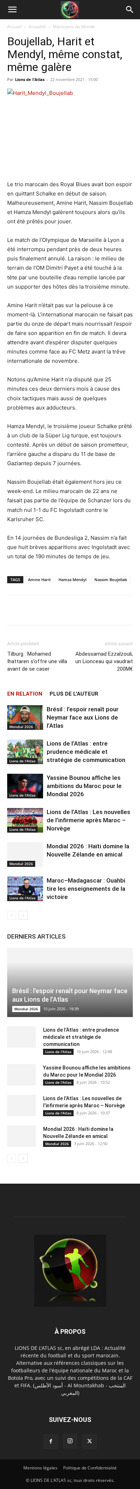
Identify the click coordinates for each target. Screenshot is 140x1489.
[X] (89, 1441)
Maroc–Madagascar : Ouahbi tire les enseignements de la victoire (86, 888)
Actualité (37, 27)
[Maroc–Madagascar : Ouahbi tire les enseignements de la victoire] (25, 888)
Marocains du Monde (74, 27)
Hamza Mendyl (73, 579)
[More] (91, 610)
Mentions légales (40, 1468)
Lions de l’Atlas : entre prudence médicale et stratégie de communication (86, 751)
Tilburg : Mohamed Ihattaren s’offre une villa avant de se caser (37, 661)
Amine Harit (39, 579)
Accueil (14, 27)
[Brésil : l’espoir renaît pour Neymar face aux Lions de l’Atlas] (25, 717)
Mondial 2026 (21, 726)
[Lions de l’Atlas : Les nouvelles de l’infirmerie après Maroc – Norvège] (25, 820)
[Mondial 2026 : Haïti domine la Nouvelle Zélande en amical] (25, 854)
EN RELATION (24, 694)
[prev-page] (11, 915)
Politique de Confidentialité (90, 1468)
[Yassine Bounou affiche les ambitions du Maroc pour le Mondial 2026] (25, 786)
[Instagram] (70, 1441)
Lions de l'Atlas (30, 79)
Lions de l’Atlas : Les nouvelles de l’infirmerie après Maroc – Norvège (88, 820)
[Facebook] (50, 1441)
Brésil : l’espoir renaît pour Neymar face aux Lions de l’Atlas (82, 717)
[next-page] (23, 915)
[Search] (130, 9)
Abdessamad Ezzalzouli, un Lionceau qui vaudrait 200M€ (104, 661)
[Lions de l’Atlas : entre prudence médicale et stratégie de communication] (25, 752)
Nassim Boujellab (110, 579)
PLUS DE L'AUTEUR (74, 694)
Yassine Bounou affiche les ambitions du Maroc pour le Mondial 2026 (84, 786)
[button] (12, 9)
